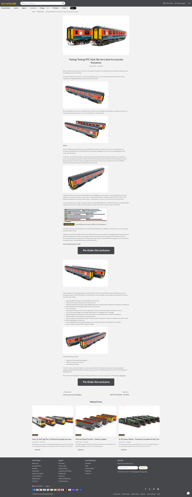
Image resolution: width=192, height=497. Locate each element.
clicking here (123, 375)
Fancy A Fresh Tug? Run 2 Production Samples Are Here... (52, 439)
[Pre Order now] (96, 250)
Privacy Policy (117, 494)
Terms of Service (151, 494)
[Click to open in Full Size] (85, 208)
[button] (188, 493)
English (47, 486)
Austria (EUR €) (38, 486)
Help (158, 494)
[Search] (63, 3)
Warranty (143, 494)
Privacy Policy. (144, 471)
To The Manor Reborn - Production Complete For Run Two (139, 439)
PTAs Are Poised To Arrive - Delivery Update (91, 439)
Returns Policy (125, 494)
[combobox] (42, 3)
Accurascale (39, 494)
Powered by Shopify (48, 494)
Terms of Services (135, 471)
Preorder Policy (135, 494)
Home (33, 11)
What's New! (40, 11)
